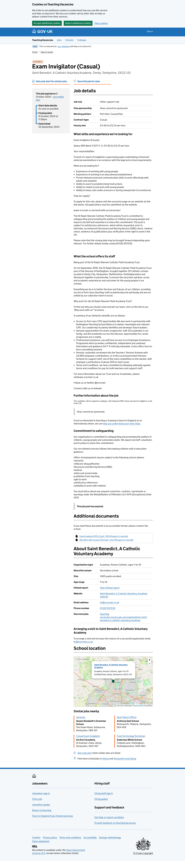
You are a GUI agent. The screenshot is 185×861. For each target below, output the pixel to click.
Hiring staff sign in (103, 793)
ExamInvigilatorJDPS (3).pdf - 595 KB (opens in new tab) (103, 536)
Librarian (80, 717)
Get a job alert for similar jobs (51, 81)
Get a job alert (84, 753)
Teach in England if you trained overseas (52, 815)
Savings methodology (110, 837)
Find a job (37, 799)
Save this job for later (88, 81)
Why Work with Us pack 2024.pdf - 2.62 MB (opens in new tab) (106, 540)
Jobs (59, 40)
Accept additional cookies (47, 23)
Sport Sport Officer (127, 717)
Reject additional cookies (78, 23)
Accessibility (90, 837)
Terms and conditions (70, 837)
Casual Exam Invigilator (88, 736)
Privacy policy (50, 837)
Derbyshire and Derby (125, 758)
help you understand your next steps (121, 423)
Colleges (81, 40)
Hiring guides (101, 799)
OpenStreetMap (138, 705)
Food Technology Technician (131, 736)
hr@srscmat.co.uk (109, 602)
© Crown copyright (143, 853)
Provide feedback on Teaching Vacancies (115, 822)
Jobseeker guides (41, 804)
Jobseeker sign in (41, 793)
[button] (113, 682)
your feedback (64, 46)
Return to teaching (41, 810)
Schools (69, 40)
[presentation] (113, 681)
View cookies (101, 23)
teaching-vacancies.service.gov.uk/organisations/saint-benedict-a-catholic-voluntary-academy (123, 617)
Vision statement (40, 841)
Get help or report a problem (109, 817)
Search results (47, 52)
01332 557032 (107, 608)
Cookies (36, 837)
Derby (105, 758)
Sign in (150, 31)
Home (34, 52)
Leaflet (121, 705)
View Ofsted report (110, 587)
